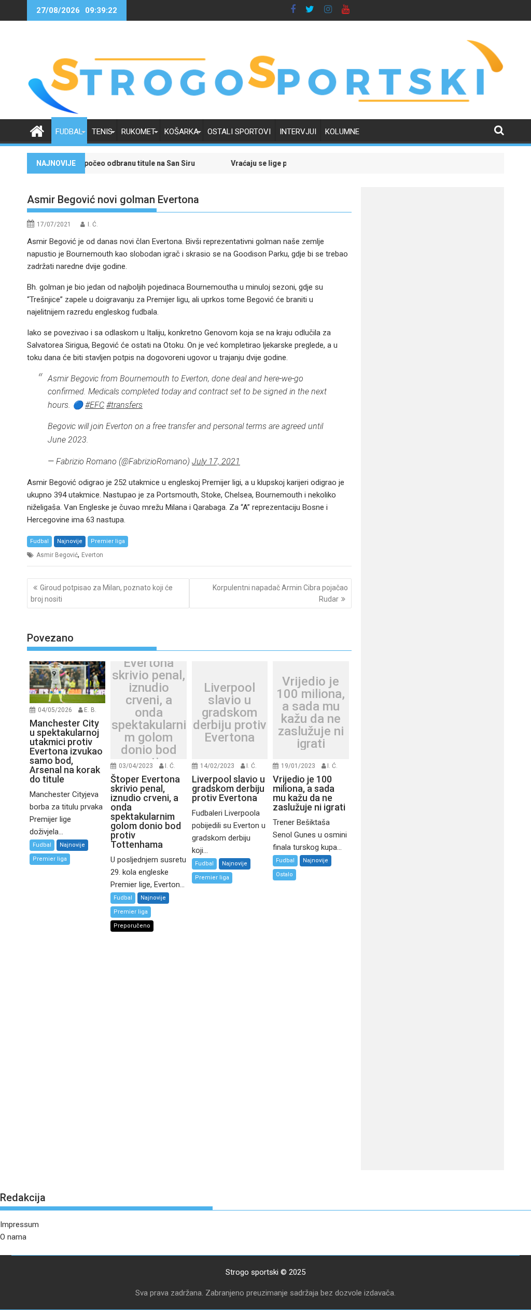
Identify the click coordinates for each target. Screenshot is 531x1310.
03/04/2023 (136, 766)
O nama (13, 1237)
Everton (92, 555)
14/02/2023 (217, 766)
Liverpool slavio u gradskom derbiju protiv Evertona (230, 712)
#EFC (94, 405)
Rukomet (138, 131)
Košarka (181, 131)
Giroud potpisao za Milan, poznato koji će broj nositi (102, 593)
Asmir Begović (57, 555)
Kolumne (342, 131)
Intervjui (298, 131)
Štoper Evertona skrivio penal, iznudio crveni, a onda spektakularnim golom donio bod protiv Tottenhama (148, 712)
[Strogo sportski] (265, 113)
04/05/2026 (55, 710)
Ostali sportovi (239, 131)
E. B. (90, 710)
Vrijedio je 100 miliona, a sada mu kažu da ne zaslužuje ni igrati (310, 712)
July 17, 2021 (216, 461)
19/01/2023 (298, 766)
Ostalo (284, 874)
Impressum (19, 1224)
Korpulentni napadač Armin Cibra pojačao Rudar (280, 593)
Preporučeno (132, 925)
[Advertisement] (432, 350)
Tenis (102, 131)
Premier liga (108, 541)
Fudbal (69, 131)
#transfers (124, 405)
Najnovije (69, 541)
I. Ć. (93, 224)
